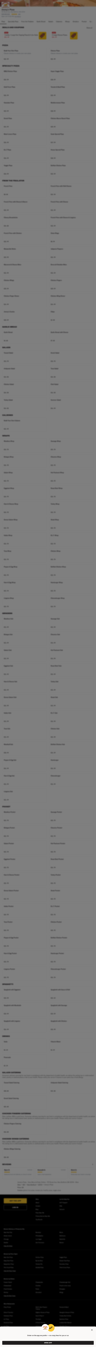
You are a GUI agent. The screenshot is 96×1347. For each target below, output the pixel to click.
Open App (48, 1343)
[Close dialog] (92, 1330)
